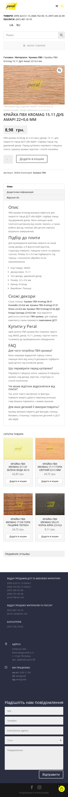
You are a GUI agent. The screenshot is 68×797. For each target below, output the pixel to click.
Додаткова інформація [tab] (20, 192)
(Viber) (27, 583)
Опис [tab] (10, 186)
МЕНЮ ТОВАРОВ (36, 45)
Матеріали (21, 57)
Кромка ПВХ (36, 57)
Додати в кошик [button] (18, 481)
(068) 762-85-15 (39, 15)
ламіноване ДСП (48, 320)
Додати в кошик (32, 159)
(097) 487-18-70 (23, 19)
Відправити (51, 774)
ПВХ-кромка (37, 316)
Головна (8, 57)
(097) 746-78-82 (15, 626)
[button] (59, 70)
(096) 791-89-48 (15, 593)
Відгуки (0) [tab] (13, 197)
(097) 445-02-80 (57, 15)
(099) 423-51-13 (21, 15)
